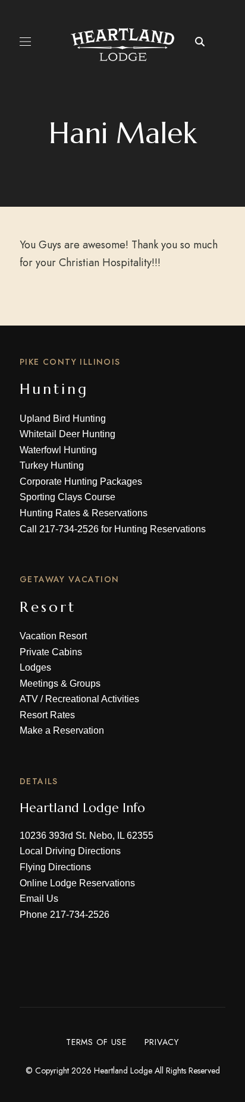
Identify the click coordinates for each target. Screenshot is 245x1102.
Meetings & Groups (60, 683)
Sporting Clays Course (67, 497)
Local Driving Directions (70, 851)
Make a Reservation (62, 730)
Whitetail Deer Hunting (67, 434)
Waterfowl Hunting (58, 450)
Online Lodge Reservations (77, 883)
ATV (29, 699)
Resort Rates (47, 715)
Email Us (39, 898)
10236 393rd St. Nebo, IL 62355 (86, 836)
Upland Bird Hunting (63, 418)
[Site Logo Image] (122, 44)
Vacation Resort (53, 636)
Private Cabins (51, 652)
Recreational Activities (92, 699)
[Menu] (25, 41)
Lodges (35, 667)
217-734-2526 (69, 529)
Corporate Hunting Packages (81, 481)
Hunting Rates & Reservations (83, 513)
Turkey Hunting (52, 465)
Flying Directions (55, 867)
